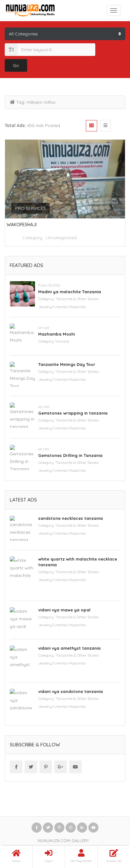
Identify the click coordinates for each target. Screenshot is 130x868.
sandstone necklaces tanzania (70, 518)
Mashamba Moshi (56, 334)
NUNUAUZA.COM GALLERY (63, 840)
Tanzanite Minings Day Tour (66, 364)
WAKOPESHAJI (22, 225)
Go (16, 65)
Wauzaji (62, 341)
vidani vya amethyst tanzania (69, 648)
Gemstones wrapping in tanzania (73, 413)
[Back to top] (109, 828)
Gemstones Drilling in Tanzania (70, 455)
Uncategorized (61, 237)
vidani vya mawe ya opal (64, 609)
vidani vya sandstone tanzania (70, 691)
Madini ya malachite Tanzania (69, 291)
